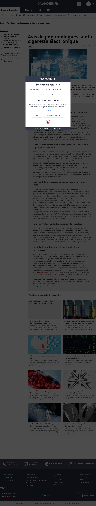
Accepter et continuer (54, 115)
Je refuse (37, 115)
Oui (53, 95)
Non (42, 95)
